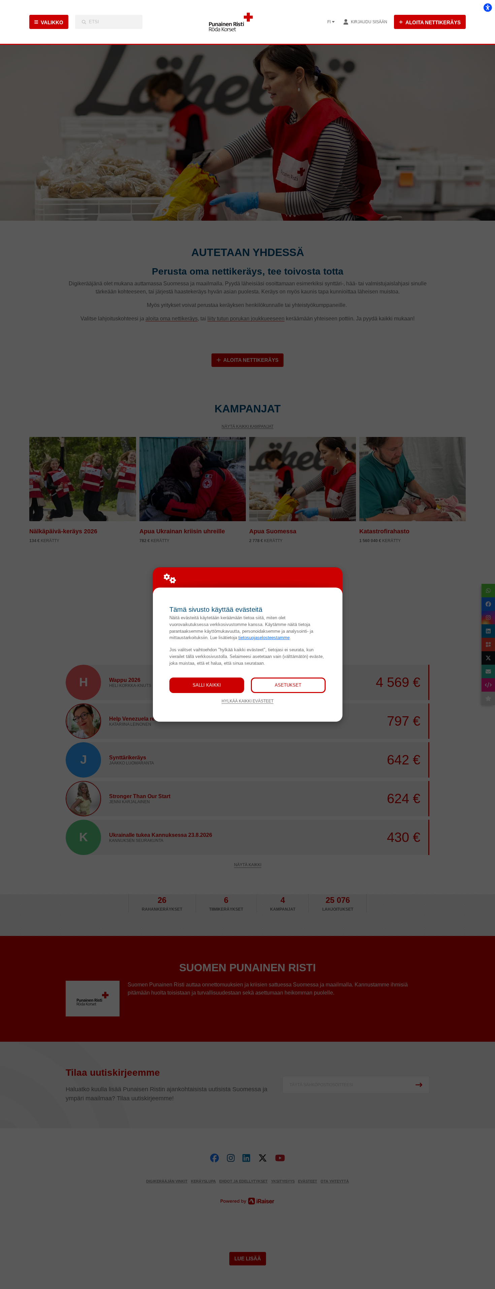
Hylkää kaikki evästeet (247, 701)
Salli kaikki (207, 685)
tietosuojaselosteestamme (264, 637)
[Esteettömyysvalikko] (488, 7)
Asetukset (288, 685)
